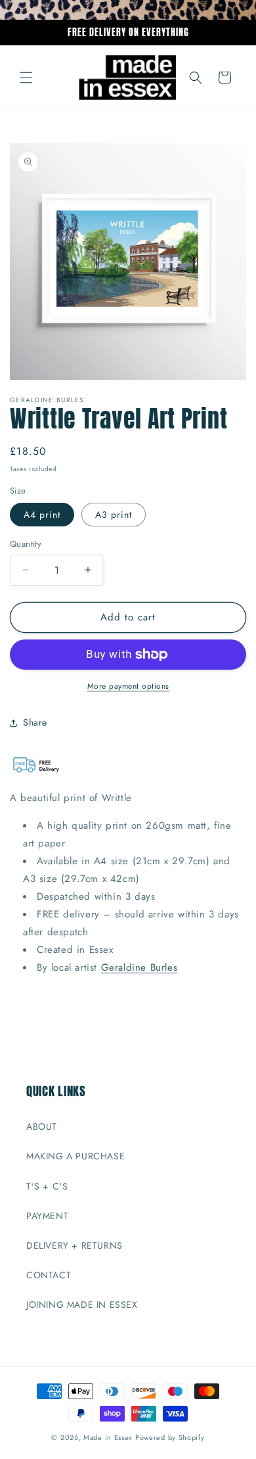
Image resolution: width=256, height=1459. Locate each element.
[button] (26, 77)
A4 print (42, 514)
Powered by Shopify (170, 1437)
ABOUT (41, 1126)
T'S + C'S (47, 1186)
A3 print (113, 514)
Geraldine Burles (139, 967)
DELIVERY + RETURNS (74, 1245)
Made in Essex (108, 1437)
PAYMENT (47, 1215)
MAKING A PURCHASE (75, 1156)
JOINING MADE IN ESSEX (82, 1304)
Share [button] (35, 722)
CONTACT (48, 1275)
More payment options (128, 686)
